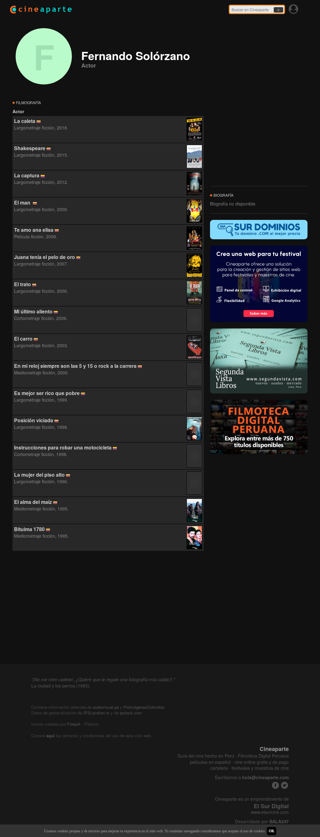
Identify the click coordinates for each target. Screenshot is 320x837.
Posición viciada (33, 420)
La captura (26, 175)
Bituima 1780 (29, 529)
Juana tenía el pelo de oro (44, 257)
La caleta (24, 120)
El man (23, 202)
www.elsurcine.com (270, 812)
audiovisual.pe (106, 707)
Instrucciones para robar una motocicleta (63, 447)
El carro (23, 338)
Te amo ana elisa (33, 229)
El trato (22, 284)
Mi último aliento (33, 311)
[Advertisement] (108, 608)
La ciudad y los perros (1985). (61, 685)
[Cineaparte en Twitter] (284, 785)
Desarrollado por (262, 821)
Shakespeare (29, 148)
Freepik (74, 724)
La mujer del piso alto (39, 474)
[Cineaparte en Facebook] (275, 785)
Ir (278, 10)
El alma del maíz (33, 501)
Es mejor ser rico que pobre (47, 393)
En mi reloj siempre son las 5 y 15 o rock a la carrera (75, 365)
